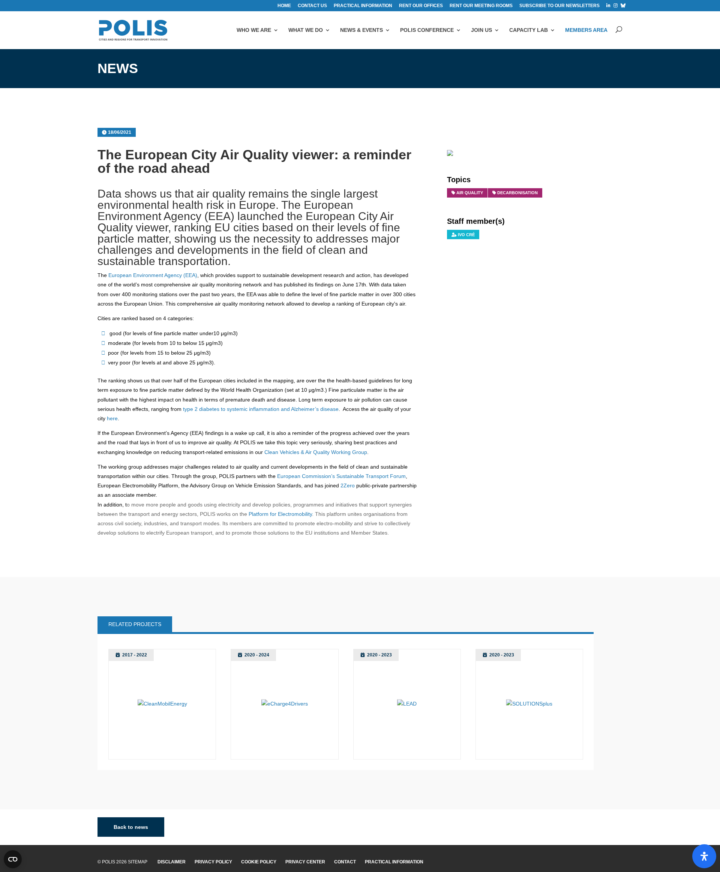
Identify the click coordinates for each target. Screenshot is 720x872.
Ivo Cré (466, 234)
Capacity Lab (528, 30)
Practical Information (394, 862)
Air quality (469, 192)
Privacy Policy (213, 862)
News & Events (361, 30)
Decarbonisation (517, 192)
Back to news (131, 827)
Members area (586, 30)
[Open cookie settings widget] (13, 859)
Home (284, 5)
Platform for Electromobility (280, 514)
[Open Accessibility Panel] (704, 856)
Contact (345, 862)
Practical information (363, 5)
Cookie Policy (258, 862)
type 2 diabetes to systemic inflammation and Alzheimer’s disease (261, 409)
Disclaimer (172, 862)
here (112, 418)
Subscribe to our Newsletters (559, 5)
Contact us (312, 5)
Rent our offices (421, 5)
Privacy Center (305, 862)
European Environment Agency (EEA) (152, 275)
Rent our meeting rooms (481, 5)
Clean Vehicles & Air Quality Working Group (315, 452)
